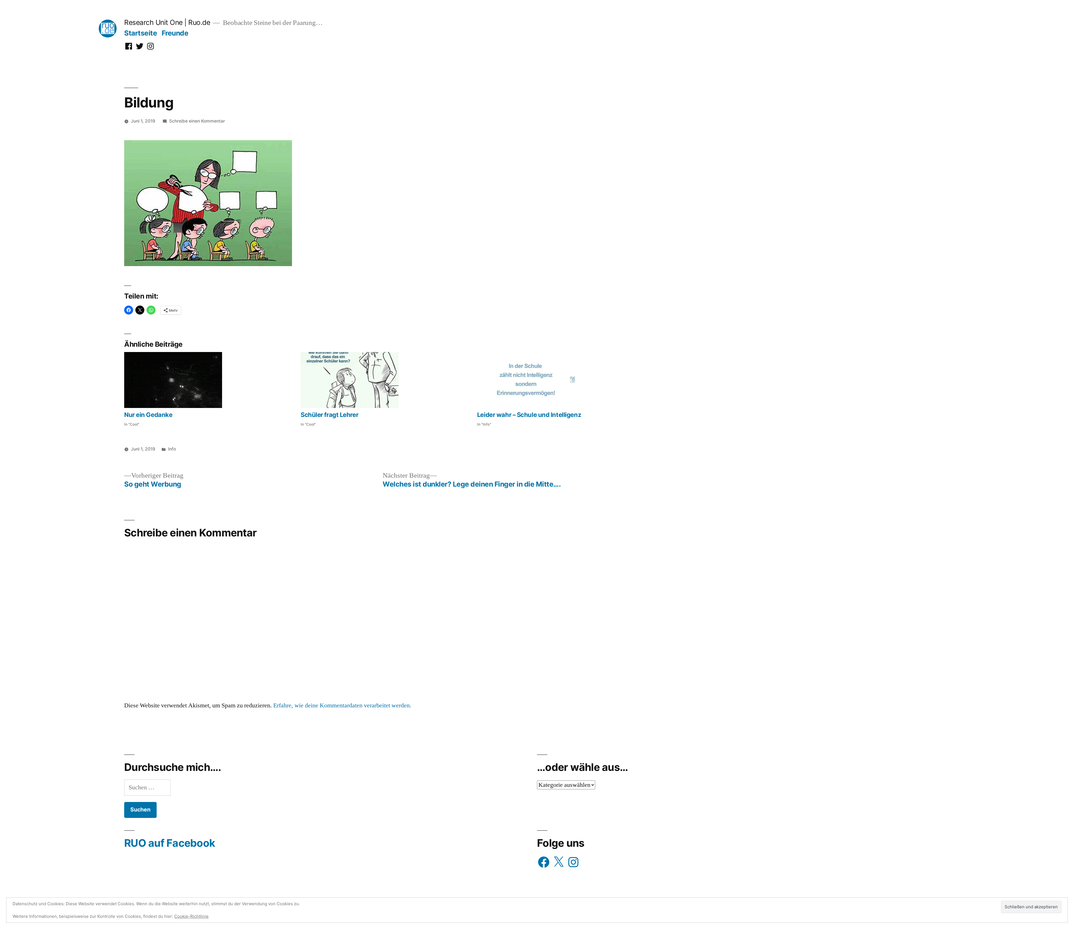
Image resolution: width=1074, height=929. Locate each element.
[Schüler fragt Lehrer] (386, 380)
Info (172, 449)
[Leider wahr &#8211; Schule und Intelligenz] (562, 380)
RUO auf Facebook (169, 843)
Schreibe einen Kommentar (197, 121)
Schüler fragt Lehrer (329, 414)
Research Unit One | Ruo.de (167, 22)
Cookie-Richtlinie (191, 916)
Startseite (140, 33)
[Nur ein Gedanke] (209, 380)
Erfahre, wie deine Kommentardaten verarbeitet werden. (342, 705)
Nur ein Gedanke (148, 414)
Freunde (175, 33)
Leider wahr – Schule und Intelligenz (529, 414)
